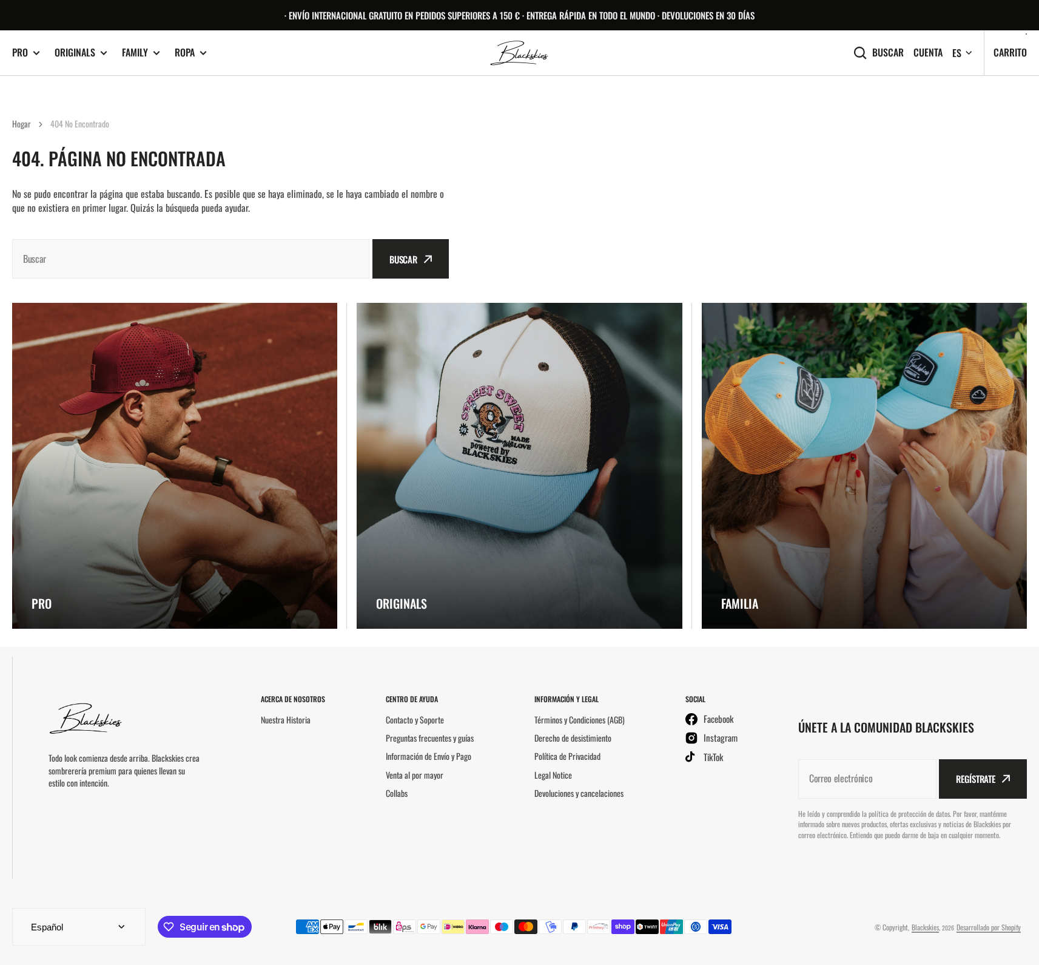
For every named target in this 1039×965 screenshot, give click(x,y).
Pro (20, 52)
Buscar (888, 52)
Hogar (21, 123)
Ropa (185, 52)
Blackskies (925, 927)
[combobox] (190, 259)
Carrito (1010, 52)
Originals (75, 52)
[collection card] (174, 465)
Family (135, 52)
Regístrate (975, 778)
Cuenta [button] (928, 52)
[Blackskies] (519, 53)
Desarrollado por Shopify (989, 927)
